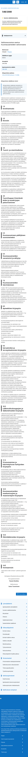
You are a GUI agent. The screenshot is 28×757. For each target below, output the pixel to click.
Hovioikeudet (6, 634)
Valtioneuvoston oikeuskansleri (11, 664)
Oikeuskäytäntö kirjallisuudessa (11, 654)
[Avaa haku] (14, 2)
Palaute (3, 742)
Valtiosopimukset (8, 676)
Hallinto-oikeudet (7, 640)
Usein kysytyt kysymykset (7, 739)
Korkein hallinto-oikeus (9, 637)
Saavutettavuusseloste (7, 745)
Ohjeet (2, 735)
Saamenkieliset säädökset (9, 623)
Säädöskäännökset (7, 620)
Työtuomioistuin (7, 647)
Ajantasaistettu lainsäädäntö (10, 607)
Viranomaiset (7, 658)
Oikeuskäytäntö (8, 628)
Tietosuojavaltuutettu (8, 668)
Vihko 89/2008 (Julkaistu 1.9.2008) (10, 75)
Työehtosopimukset (8, 671)
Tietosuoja (4, 752)
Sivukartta (3, 749)
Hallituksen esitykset (10, 690)
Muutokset (5, 613)
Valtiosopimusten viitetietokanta (11, 685)
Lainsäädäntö (7, 604)
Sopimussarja (6, 679)
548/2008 (4, 69)
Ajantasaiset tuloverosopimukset (11, 682)
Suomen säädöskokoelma (10, 8)
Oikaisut (5, 616)
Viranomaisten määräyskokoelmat (11, 661)
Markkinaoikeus (7, 644)
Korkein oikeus (6, 631)
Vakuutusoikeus (7, 650)
